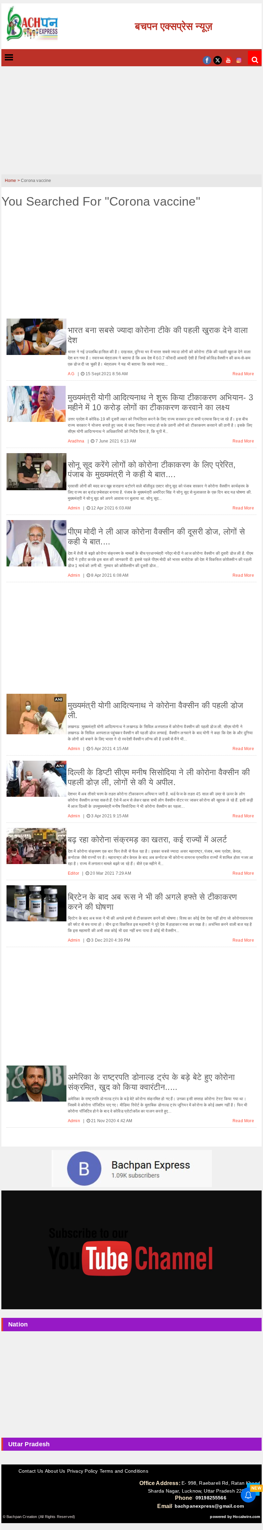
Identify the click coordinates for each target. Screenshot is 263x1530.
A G (72, 373)
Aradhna (76, 441)
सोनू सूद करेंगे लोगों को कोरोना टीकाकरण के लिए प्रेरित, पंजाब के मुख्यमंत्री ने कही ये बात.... (152, 469)
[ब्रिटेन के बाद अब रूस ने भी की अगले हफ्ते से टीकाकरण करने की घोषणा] (36, 903)
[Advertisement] (131, 125)
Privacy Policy (82, 1471)
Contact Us (30, 1471)
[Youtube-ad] (131, 1249)
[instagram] (239, 59)
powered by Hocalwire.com (235, 1517)
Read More (243, 373)
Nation (18, 1324)
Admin (74, 508)
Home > (13, 180)
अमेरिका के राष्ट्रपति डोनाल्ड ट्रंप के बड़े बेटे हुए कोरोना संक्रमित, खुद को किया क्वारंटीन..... (151, 1082)
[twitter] (217, 59)
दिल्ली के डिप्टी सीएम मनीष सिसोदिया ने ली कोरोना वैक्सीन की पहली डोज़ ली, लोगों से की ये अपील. (159, 777)
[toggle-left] (21, 58)
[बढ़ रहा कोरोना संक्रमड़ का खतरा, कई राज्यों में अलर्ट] (36, 846)
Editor (74, 873)
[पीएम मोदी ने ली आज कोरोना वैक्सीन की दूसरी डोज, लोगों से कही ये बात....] (36, 543)
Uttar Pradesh (29, 1444)
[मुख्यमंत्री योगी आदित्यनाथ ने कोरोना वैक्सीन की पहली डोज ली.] (36, 714)
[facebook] (207, 59)
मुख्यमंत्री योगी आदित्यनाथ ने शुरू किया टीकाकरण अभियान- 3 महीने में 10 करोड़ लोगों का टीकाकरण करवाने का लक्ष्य (160, 402)
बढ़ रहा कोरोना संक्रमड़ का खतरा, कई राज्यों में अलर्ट (147, 839)
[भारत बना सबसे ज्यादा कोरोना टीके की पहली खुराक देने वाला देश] (36, 337)
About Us (55, 1471)
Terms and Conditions (124, 1471)
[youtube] (228, 59)
